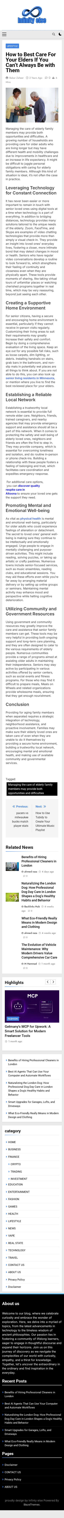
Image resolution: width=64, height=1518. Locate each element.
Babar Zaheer (16, 78)
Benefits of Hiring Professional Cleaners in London (39, 861)
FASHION (13, 1018)
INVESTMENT (19, 1178)
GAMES (12, 1206)
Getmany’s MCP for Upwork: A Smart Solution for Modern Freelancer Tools (28, 1031)
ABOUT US (14, 1272)
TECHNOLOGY (16, 1250)
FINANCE (13, 1156)
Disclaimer (14, 1286)
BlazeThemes (32, 1504)
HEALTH (13, 1213)
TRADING (16, 1171)
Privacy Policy (16, 1279)
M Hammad (30, 963)
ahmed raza (30, 871)
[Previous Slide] (47, 981)
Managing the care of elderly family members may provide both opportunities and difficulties (30, 789)
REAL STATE (15, 1243)
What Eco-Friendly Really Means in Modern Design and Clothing (39, 923)
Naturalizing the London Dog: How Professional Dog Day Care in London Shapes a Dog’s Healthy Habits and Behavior (39, 892)
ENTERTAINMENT (19, 1192)
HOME (12, 1142)
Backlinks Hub (32, 906)
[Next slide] (53, 981)
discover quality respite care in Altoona (23, 489)
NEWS (12, 1228)
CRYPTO (16, 1164)
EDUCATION (15, 1184)
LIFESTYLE (12, 46)
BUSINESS (14, 1149)
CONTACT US (16, 1265)
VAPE (11, 1235)
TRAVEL (13, 1257)
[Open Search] (53, 34)
